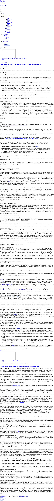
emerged (4, 405)
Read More (1, 350)
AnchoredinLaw (3, 496)
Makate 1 (37, 146)
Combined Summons (10, 397)
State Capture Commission (16, 385)
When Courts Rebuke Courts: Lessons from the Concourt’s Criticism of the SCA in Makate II (14, 58)
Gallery (3, 59)
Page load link (2, 499)
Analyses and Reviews (5, 62)
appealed (17, 431)
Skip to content (2, 0)
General (5, 364)
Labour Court (22, 402)
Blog (2, 364)
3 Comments (26, 496)
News (7, 364)
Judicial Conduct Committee (24, 430)
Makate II (15, 314)
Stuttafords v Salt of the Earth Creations (14, 296)
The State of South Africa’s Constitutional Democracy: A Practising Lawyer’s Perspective (14, 360)
